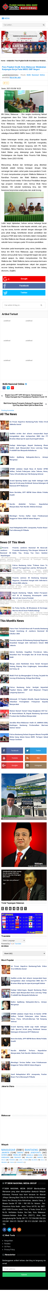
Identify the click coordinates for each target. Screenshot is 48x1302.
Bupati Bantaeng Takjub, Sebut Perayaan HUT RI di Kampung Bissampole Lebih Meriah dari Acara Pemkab (29, 595)
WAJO (3, 1160)
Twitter (24, 292)
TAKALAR (17, 1155)
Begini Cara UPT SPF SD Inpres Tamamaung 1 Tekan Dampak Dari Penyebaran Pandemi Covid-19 (26, 396)
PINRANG (12, 1160)
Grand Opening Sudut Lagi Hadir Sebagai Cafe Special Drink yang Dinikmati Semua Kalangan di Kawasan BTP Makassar (29, 483)
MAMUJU (30, 1155)
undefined (7, 321)
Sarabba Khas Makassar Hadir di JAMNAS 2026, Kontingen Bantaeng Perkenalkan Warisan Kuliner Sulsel (29, 725)
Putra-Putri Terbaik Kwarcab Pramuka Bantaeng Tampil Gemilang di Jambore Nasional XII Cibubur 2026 (29, 631)
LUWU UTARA (23, 1160)
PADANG (4, 1162)
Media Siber (25, 1286)
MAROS (40, 1157)
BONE (40, 1155)
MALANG (29, 1157)
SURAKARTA (20, 1162)
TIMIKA (11, 1162)
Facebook (24, 285)
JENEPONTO (35, 1153)
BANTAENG (31, 1149)
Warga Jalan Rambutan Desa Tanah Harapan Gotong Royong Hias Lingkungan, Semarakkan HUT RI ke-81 (29, 666)
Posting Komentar (7, 410)
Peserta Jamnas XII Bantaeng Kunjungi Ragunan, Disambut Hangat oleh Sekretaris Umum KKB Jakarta (29, 580)
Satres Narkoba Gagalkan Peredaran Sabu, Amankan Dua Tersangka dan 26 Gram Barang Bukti (29, 654)
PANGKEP (17, 1157)
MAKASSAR (8, 1149)
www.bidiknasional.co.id (29, 1284)
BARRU (20, 1153)
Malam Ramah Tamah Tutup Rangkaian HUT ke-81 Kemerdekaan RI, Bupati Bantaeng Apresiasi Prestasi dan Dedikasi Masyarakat (29, 713)
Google (24, 279)
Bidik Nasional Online (13, 384)
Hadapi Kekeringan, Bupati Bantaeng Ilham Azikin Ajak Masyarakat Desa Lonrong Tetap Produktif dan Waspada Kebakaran (29, 447)
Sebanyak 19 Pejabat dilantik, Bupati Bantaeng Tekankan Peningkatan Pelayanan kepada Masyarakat (29, 701)
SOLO (42, 1160)
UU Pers (7, 1247)
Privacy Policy (9, 1250)
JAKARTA (5, 1153)
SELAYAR (34, 1160)
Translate (18, 944)
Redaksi (7, 1244)
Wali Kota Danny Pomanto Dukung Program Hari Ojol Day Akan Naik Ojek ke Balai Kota (23, 404)
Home (3, 61)
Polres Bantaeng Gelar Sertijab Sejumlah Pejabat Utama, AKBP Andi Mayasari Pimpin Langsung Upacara (29, 689)
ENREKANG (5, 1157)
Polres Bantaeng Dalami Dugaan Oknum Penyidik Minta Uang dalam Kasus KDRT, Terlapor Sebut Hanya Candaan (29, 737)
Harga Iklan (8, 1241)
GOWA (4, 1155)
